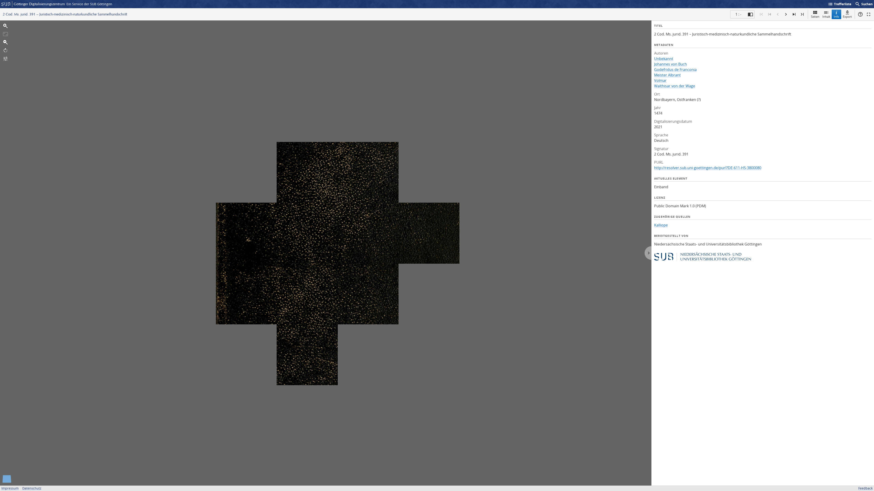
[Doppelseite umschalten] (750, 14)
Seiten (815, 17)
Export (847, 17)
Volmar (660, 80)
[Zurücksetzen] (5, 34)
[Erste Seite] (761, 14)
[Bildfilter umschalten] (5, 59)
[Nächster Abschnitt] (794, 14)
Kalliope (661, 225)
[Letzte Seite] (802, 14)
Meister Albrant (667, 75)
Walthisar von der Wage (674, 85)
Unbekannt (663, 58)
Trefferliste (839, 4)
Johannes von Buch (670, 64)
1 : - (738, 14)
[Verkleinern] (5, 42)
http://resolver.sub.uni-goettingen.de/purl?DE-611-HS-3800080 (707, 167)
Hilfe (860, 14)
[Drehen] (5, 50)
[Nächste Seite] (786, 14)
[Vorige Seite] (778, 14)
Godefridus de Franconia (675, 69)
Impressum (10, 488)
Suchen (864, 4)
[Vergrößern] (5, 26)
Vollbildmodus (868, 14)
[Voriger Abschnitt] (769, 14)
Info (836, 17)
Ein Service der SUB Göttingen (89, 4)
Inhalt (826, 17)
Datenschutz (31, 488)
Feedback (865, 488)
